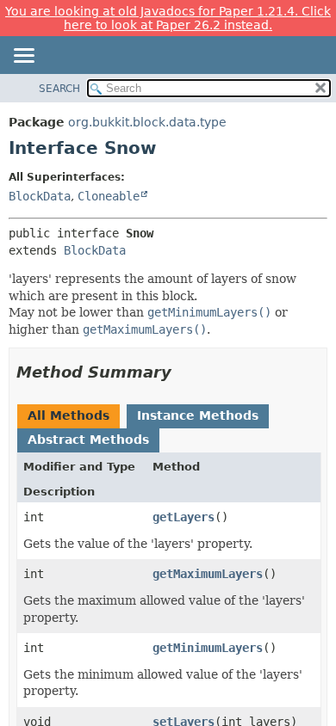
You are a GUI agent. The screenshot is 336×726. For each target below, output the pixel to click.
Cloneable (109, 196)
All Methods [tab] (68, 415)
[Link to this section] (183, 372)
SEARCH (59, 89)
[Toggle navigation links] (23, 57)
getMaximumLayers (207, 574)
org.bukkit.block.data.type (147, 122)
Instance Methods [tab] (197, 415)
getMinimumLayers (207, 648)
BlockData (40, 196)
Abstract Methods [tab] (88, 439)
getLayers (183, 517)
